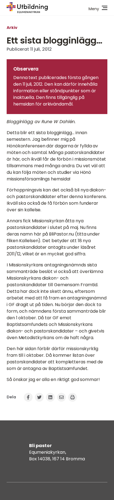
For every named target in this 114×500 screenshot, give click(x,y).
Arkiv (12, 27)
